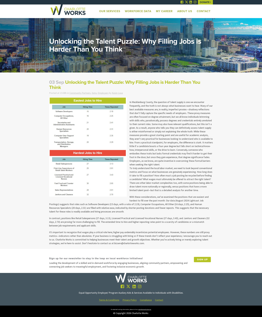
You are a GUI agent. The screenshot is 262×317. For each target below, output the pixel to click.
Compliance (146, 300)
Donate (205, 2)
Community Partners (80, 93)
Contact (159, 300)
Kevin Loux (117, 93)
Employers (103, 93)
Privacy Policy (130, 300)
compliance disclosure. (144, 309)
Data (94, 93)
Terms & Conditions (109, 300)
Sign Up (202, 259)
